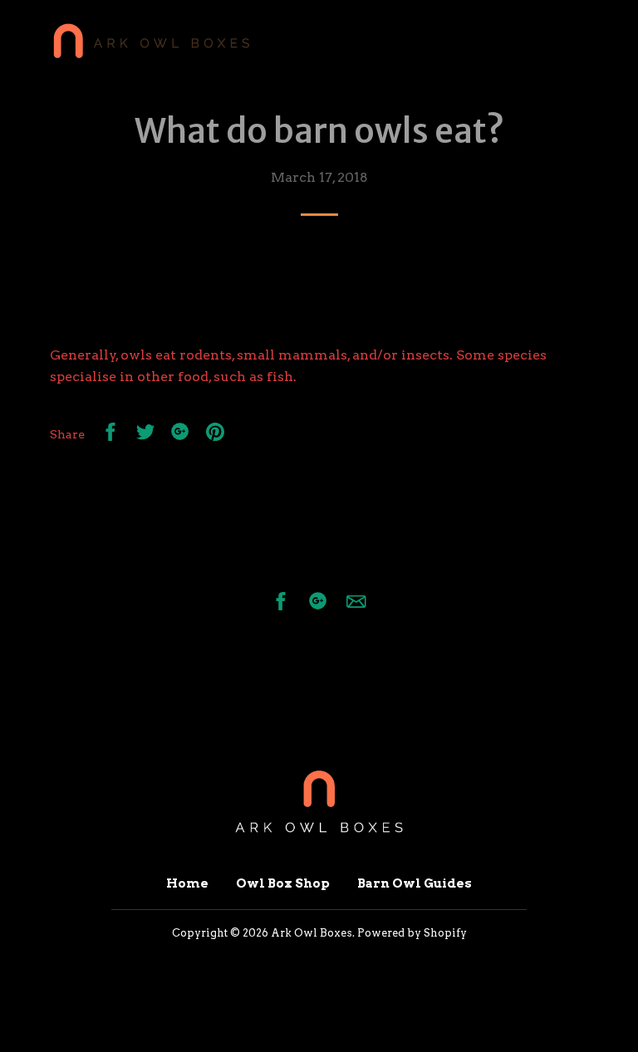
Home (323, 42)
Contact (395, 42)
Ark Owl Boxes (311, 933)
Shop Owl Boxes (497, 42)
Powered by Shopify (412, 933)
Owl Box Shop (283, 883)
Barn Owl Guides (414, 883)
